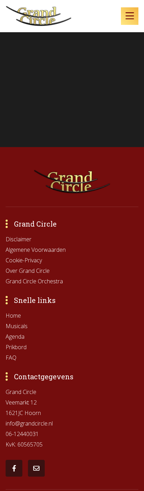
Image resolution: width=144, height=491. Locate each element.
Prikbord (16, 347)
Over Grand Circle (28, 271)
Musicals (17, 326)
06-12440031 (22, 434)
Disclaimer (18, 239)
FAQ (11, 357)
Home (13, 315)
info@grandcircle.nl (29, 423)
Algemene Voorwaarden (36, 250)
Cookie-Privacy (24, 260)
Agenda (15, 336)
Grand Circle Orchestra (34, 281)
